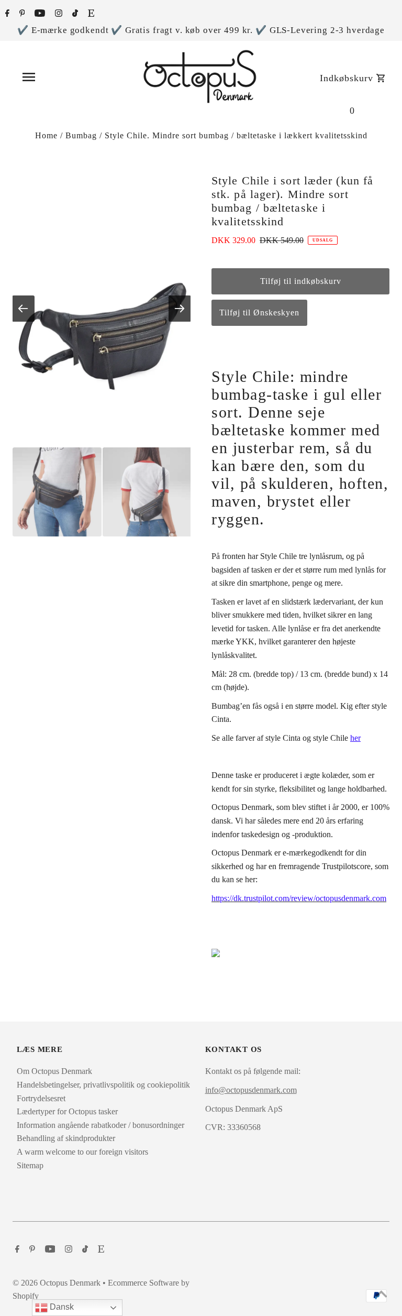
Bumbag (81, 135)
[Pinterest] (21, 14)
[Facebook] (6, 14)
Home (46, 135)
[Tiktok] (74, 14)
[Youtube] (38, 14)
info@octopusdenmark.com (251, 1089)
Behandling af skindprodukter (66, 1138)
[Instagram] (57, 14)
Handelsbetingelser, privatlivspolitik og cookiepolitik (103, 1084)
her (355, 737)
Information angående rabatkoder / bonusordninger (100, 1125)
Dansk (61, 1306)
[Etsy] (89, 14)
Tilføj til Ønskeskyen (259, 312)
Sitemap (30, 1165)
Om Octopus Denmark (54, 1071)
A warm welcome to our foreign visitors (82, 1151)
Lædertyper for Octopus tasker (67, 1111)
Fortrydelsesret (41, 1098)
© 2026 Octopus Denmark (58, 1282)
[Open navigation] (52, 77)
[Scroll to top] (381, 1295)
